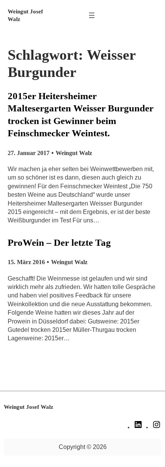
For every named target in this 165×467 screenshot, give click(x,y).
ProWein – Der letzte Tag (59, 242)
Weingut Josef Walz (28, 407)
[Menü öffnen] (91, 15)
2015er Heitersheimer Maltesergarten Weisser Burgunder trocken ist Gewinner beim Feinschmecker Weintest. (80, 115)
